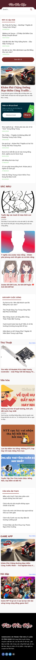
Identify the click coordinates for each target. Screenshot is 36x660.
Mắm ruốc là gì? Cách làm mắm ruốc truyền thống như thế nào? (16, 497)
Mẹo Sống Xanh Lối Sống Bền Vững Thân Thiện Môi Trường (16, 318)
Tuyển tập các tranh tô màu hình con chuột (16, 216)
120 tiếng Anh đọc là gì (10, 160)
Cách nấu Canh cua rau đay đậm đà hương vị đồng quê (16, 519)
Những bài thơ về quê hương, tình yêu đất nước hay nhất (17, 410)
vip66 (15, 617)
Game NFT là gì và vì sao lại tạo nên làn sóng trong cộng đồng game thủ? (17, 602)
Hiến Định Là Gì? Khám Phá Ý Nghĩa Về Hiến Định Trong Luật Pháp (17, 332)
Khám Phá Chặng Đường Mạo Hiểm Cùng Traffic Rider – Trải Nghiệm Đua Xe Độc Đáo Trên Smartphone (18, 89)
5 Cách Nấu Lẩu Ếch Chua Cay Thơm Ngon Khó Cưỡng (16, 526)
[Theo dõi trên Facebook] (3, 654)
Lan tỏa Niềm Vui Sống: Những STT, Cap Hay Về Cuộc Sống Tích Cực (17, 450)
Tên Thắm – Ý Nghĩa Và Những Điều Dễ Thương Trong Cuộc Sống (16, 136)
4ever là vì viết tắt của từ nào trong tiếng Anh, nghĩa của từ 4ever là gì (16, 153)
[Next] (35, 361)
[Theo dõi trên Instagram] (6, 654)
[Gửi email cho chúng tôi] (13, 654)
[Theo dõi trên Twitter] (10, 654)
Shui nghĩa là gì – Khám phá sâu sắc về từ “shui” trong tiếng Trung (17, 128)
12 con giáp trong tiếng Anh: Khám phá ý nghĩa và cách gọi (17, 167)
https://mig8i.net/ (6, 619)
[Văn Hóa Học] (18, 4)
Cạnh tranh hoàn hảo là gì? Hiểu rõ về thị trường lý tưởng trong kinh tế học (18, 325)
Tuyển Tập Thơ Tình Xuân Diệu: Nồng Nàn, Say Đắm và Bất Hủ (16, 479)
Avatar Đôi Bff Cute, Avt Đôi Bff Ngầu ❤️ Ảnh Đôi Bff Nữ (17, 286)
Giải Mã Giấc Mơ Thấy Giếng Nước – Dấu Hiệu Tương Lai (17, 43)
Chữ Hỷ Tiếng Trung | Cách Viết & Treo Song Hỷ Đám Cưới (16, 176)
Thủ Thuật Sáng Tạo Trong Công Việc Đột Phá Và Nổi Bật (16, 311)
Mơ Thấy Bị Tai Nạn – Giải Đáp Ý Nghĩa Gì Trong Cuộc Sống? (17, 26)
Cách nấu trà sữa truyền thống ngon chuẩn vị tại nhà (16, 504)
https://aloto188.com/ (21, 619)
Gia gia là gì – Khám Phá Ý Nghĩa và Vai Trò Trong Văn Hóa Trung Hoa (17, 144)
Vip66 (2, 617)
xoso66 (8, 617)
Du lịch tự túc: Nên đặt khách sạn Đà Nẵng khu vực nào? (17, 51)
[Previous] (1, 361)
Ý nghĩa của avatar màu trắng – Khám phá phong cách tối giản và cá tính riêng (17, 256)
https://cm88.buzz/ (24, 617)
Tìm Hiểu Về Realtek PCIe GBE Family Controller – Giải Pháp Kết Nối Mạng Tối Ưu (17, 371)
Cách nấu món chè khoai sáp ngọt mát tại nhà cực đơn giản (18, 512)
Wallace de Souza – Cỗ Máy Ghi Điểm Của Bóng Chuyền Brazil (17, 34)
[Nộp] (31, 9)
